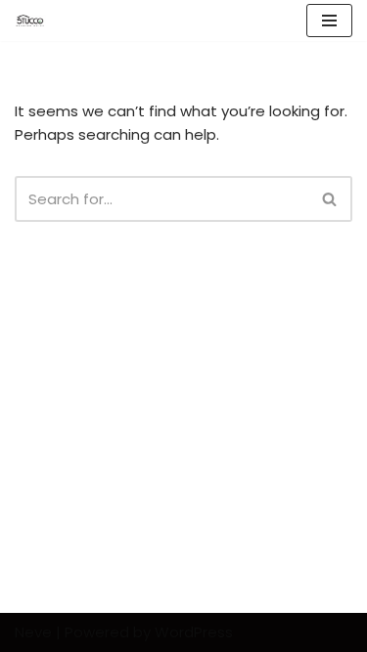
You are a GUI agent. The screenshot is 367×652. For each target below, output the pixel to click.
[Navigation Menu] (329, 20)
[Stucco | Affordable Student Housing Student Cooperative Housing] (30, 20)
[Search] (330, 199)
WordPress (194, 632)
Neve (33, 632)
